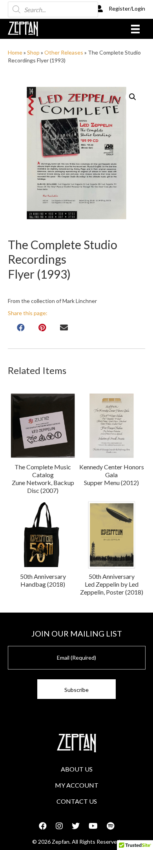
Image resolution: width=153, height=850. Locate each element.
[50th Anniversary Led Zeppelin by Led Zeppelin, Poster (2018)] (112, 535)
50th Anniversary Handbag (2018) (43, 580)
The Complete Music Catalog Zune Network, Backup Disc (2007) (43, 478)
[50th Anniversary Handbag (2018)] (43, 535)
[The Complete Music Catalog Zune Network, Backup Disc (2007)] (43, 426)
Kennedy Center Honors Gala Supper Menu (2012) (111, 474)
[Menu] (135, 29)
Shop (33, 52)
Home (15, 52)
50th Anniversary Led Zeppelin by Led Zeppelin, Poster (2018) (111, 584)
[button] (133, 97)
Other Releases (63, 52)
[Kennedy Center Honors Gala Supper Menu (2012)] (112, 426)
